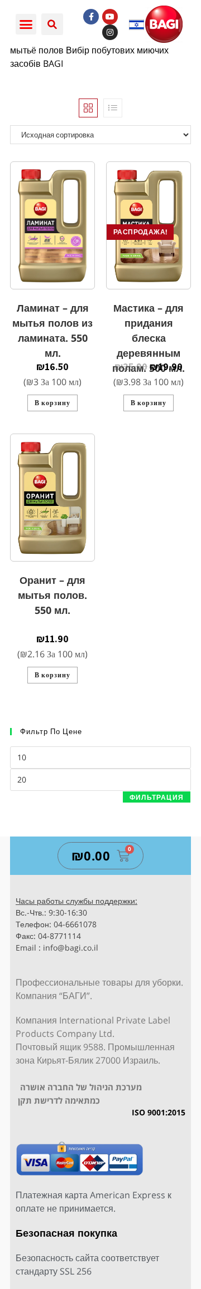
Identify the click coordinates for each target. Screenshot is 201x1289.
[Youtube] (110, 16)
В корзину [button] (52, 402)
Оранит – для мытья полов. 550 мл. (52, 595)
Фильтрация (157, 797)
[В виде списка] (112, 108)
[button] (26, 24)
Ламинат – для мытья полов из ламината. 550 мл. (52, 330)
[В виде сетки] (88, 108)
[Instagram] (110, 32)
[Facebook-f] (91, 16)
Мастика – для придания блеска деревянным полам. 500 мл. (148, 338)
